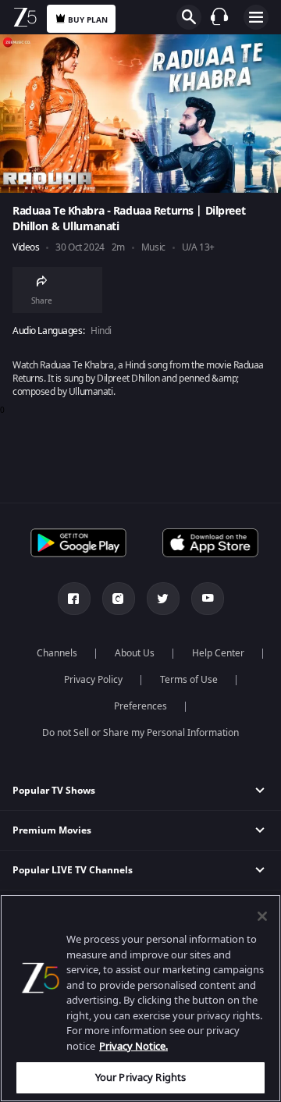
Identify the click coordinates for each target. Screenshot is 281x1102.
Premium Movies (51, 830)
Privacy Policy (93, 680)
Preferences (140, 706)
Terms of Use (189, 680)
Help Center (218, 653)
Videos (25, 247)
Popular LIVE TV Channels (72, 870)
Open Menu (256, 17)
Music (153, 247)
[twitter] (163, 598)
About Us (135, 653)
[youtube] (207, 598)
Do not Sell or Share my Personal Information (140, 733)
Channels (57, 653)
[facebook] (74, 598)
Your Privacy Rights (140, 1077)
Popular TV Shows (53, 791)
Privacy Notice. (133, 1046)
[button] (140, 791)
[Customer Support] (219, 16)
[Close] (262, 916)
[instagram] (118, 598)
